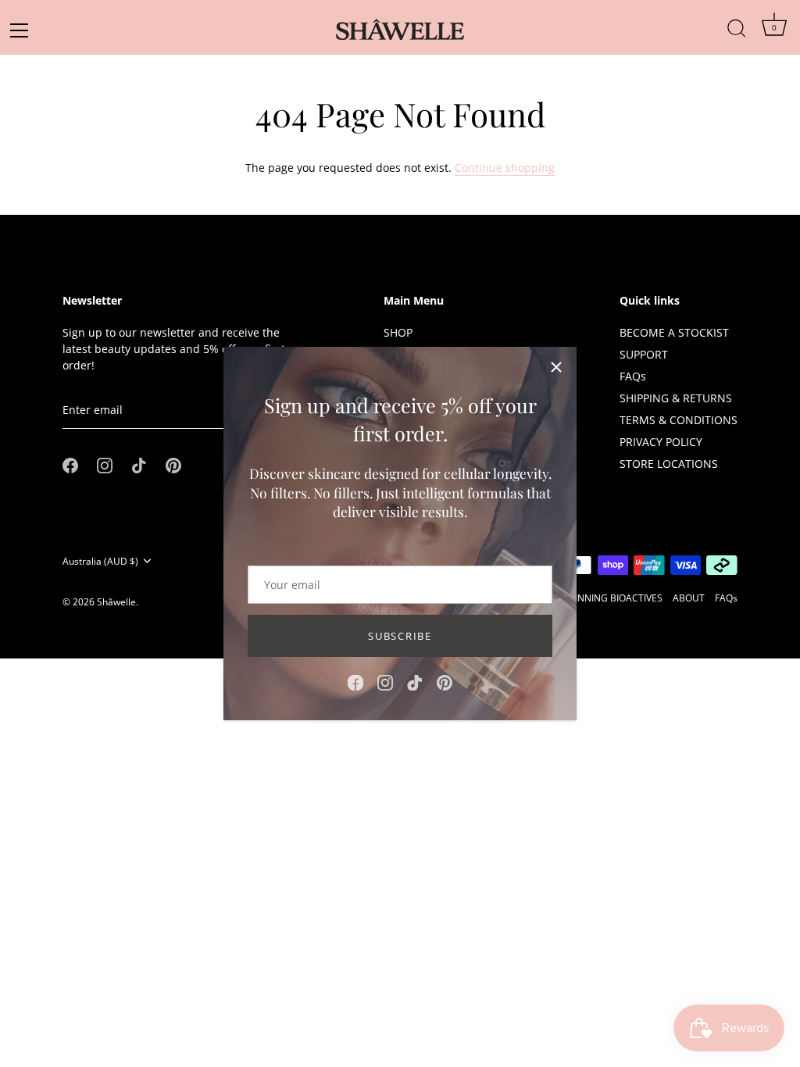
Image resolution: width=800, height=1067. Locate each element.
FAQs (633, 376)
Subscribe (399, 636)
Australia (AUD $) (100, 561)
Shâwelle (116, 601)
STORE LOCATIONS (669, 463)
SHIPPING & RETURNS (676, 398)
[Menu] (24, 30)
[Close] (556, 367)
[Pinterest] (444, 681)
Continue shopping (505, 167)
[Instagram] (385, 681)
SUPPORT (644, 354)
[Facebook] (355, 681)
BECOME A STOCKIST (674, 332)
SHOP (398, 332)
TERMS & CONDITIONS (679, 419)
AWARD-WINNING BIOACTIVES (596, 597)
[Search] (737, 20)
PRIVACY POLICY (661, 441)
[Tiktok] (415, 681)
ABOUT (689, 597)
